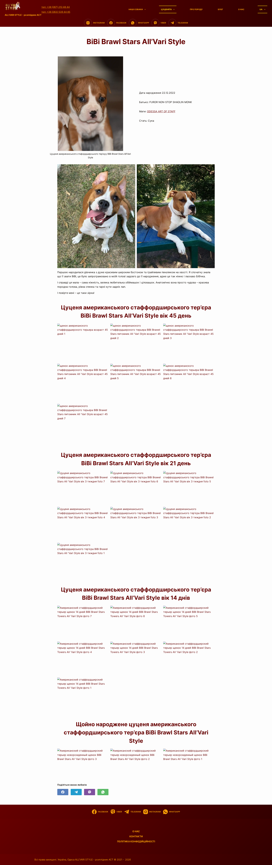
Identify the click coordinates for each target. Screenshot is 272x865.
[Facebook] (62, 792)
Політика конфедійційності (136, 841)
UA (261, 9)
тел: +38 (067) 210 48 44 (55, 7)
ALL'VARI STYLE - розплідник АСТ (23, 15)
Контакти (136, 836)
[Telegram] (76, 792)
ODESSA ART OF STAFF (161, 111)
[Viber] (89, 792)
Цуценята (166, 9)
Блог (220, 9)
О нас (241, 9)
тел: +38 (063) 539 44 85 (55, 11)
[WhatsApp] (102, 792)
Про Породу (196, 9)
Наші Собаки (136, 9)
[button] (83, 343)
